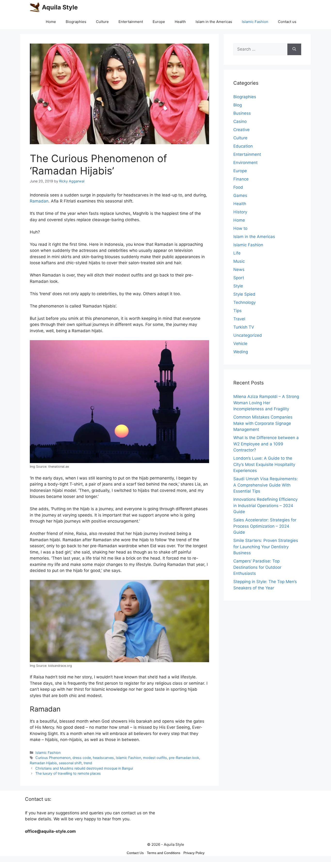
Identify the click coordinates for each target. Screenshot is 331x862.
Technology (244, 302)
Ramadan (39, 201)
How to (240, 228)
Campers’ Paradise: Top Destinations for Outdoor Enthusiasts (257, 567)
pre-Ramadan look (184, 758)
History (240, 212)
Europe (159, 21)
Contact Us (135, 853)
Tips (237, 310)
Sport (238, 277)
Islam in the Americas (214, 21)
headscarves (103, 758)
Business (242, 113)
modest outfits (155, 758)
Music (239, 261)
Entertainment (130, 21)
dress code (81, 758)
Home (51, 21)
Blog (237, 105)
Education (243, 146)
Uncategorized (247, 335)
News (238, 269)
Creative (241, 129)
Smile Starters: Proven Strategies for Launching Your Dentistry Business (265, 546)
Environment (245, 162)
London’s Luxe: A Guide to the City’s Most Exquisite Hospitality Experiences (264, 464)
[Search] (294, 49)
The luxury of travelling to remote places (68, 773)
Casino (240, 121)
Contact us (287, 21)
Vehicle (240, 343)
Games (240, 195)
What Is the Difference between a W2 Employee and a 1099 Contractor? (266, 443)
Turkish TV (243, 327)
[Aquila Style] (34, 7)
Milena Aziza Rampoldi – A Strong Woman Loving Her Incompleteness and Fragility (266, 402)
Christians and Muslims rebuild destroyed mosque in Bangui (84, 768)
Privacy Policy (194, 853)
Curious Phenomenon (53, 758)
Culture (102, 21)
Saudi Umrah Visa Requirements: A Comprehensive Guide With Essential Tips (265, 485)
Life (237, 253)
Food (238, 187)
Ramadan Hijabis (43, 763)
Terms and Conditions (163, 853)
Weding (240, 351)
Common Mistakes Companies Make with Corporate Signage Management (262, 423)
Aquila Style (60, 7)
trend (88, 763)
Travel (239, 318)
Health (180, 21)
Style (238, 286)
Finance (241, 179)
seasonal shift (70, 763)
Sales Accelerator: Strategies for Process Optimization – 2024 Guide (264, 526)
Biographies (76, 21)
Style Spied (244, 294)
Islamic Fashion (255, 21)
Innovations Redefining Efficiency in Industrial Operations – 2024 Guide (265, 505)
